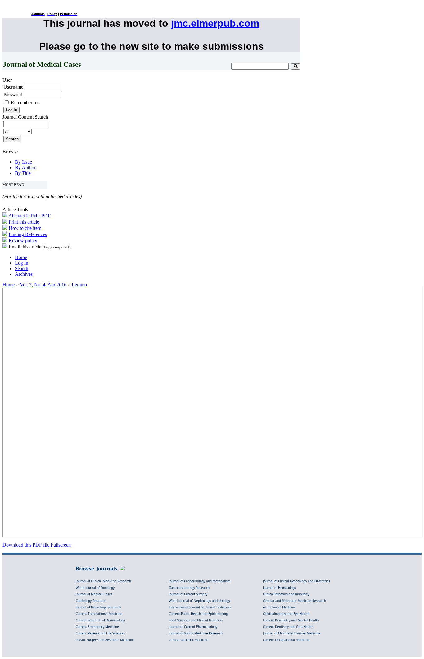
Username (13, 86)
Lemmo (79, 284)
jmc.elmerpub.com (215, 23)
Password (12, 94)
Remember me (25, 102)
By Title (23, 173)
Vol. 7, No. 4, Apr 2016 (43, 284)
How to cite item (25, 228)
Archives (24, 274)
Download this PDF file (25, 545)
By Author (25, 167)
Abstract (16, 215)
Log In (21, 263)
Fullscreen (61, 545)
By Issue (23, 162)
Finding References (28, 234)
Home (21, 257)
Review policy (23, 240)
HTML (33, 215)
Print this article (24, 222)
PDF (46, 215)
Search (21, 268)
